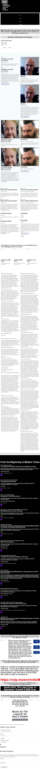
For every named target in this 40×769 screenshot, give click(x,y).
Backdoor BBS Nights (6, 40)
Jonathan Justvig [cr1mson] (7, 59)
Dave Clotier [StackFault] (29, 190)
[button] (36, 641)
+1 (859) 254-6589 (26, 116)
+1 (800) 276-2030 (6, 83)
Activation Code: (2, 762)
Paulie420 (24, 139)
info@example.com (26, 117)
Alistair (23, 76)
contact (5, 10)
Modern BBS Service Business (9, 589)
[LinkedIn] (22, 216)
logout (19, 724)
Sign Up (7, 740)
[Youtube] (23, 216)
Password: (2, 734)
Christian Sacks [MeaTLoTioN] (6, 140)
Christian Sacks (6, 213)
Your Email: (2, 758)
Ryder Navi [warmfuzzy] (9, 190)
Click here (12, 755)
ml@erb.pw (5, 181)
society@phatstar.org (6, 209)
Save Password (4, 742)
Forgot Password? (3, 740)
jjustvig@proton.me (6, 84)
